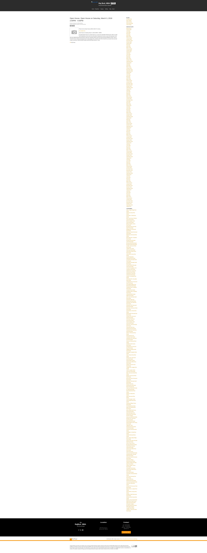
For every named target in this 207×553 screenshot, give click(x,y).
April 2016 (128, 148)
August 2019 (128, 105)
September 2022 (129, 71)
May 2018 (128, 119)
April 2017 (128, 133)
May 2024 (128, 55)
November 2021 (129, 84)
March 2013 (128, 196)
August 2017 (128, 127)
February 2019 (129, 113)
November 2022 (129, 69)
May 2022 (128, 76)
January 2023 (129, 68)
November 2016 (129, 138)
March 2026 (128, 36)
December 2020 (129, 100)
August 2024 (128, 51)
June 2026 (128, 32)
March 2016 (128, 149)
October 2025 (129, 42)
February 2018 (129, 123)
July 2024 (128, 53)
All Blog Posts (129, 19)
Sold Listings (128, 24)
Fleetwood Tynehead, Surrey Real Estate (79, 24)
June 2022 (128, 75)
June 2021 (128, 91)
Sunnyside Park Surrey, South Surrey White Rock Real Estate (131, 469)
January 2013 (129, 199)
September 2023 (129, 61)
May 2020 (128, 102)
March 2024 (128, 58)
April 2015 (128, 163)
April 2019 (128, 111)
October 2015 (129, 155)
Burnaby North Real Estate (131, 243)
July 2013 (128, 191)
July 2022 (128, 73)
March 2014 (128, 181)
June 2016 (128, 145)
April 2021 (128, 94)
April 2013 (128, 195)
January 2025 (129, 50)
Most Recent (128, 28)
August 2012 (128, 206)
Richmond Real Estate (130, 421)
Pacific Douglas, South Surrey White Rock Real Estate (131, 400)
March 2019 (128, 112)
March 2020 (128, 104)
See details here (82, 30)
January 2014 (129, 184)
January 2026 (129, 39)
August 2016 (128, 142)
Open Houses (129, 21)
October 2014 (129, 171)
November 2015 (129, 153)
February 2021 (129, 97)
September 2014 (129, 173)
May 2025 (128, 44)
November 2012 (129, 202)
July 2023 (128, 64)
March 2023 (128, 66)
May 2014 (128, 178)
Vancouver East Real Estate (131, 481)
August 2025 (128, 43)
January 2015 (129, 167)
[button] (78, 530)
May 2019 (128, 109)
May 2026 (128, 33)
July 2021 (128, 90)
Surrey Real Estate (130, 472)
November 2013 (129, 185)
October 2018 (129, 115)
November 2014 (129, 170)
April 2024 (128, 57)
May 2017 (128, 131)
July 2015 (128, 159)
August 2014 (128, 174)
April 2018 (128, 120)
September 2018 (129, 116)
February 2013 (129, 198)
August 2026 (128, 29)
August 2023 (128, 62)
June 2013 (128, 192)
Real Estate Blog (129, 23)
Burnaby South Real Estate (131, 244)
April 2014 (128, 180)
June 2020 (128, 101)
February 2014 (129, 182)
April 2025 (128, 46)
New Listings (128, 20)
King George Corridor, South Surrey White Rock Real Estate (131, 362)
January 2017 (129, 137)
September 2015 (129, 156)
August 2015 (128, 158)
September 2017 (129, 126)
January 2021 (129, 98)
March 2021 (128, 95)
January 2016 (129, 152)
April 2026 (128, 35)
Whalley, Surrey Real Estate (131, 499)
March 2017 (128, 134)
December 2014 (129, 169)
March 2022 (128, 79)
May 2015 (128, 162)
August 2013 (128, 189)
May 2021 (128, 93)
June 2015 (128, 160)
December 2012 (129, 200)
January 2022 (129, 82)
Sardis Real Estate (130, 428)
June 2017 (128, 130)
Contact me (126, 532)
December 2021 (129, 83)
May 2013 (128, 193)
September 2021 (129, 87)
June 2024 (128, 54)
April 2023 (128, 65)
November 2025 (129, 40)
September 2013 (129, 188)
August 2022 (128, 72)
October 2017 (129, 124)
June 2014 (128, 177)
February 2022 (129, 80)
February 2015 (129, 166)
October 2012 (129, 203)
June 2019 (128, 108)
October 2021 (129, 86)
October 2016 (129, 140)
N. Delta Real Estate (130, 389)
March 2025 (128, 47)
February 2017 (129, 135)
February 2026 (129, 37)
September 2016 (129, 141)
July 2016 (128, 144)
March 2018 (128, 122)
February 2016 (129, 151)
